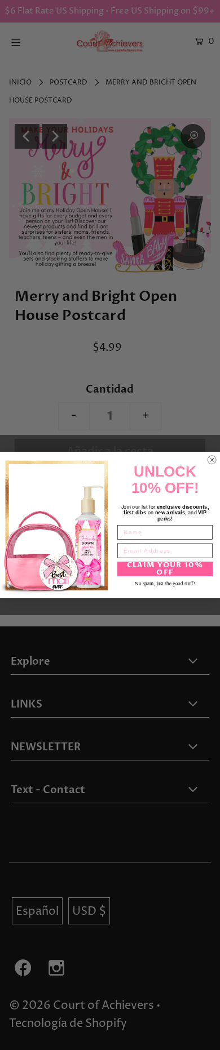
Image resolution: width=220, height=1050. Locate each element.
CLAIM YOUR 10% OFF (165, 569)
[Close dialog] (212, 460)
